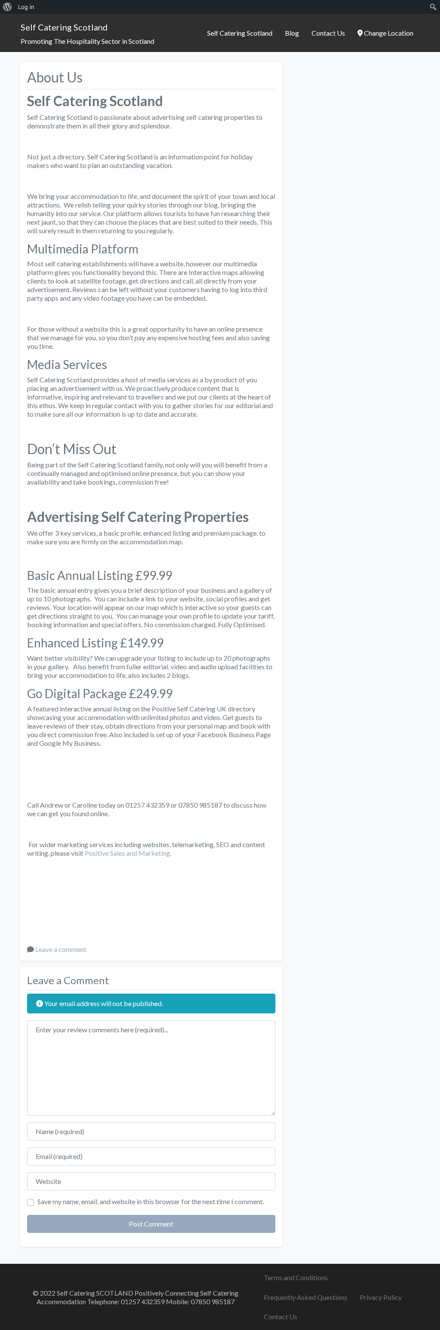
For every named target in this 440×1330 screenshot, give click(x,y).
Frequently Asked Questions (305, 1297)
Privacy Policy (381, 1297)
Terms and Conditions (296, 1277)
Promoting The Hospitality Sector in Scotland (87, 41)
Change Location (388, 33)
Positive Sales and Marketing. (128, 853)
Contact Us (328, 33)
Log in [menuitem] (26, 6)
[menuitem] (7, 7)
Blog (292, 33)
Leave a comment (60, 949)
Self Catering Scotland (64, 27)
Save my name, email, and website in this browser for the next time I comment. (150, 1201)
